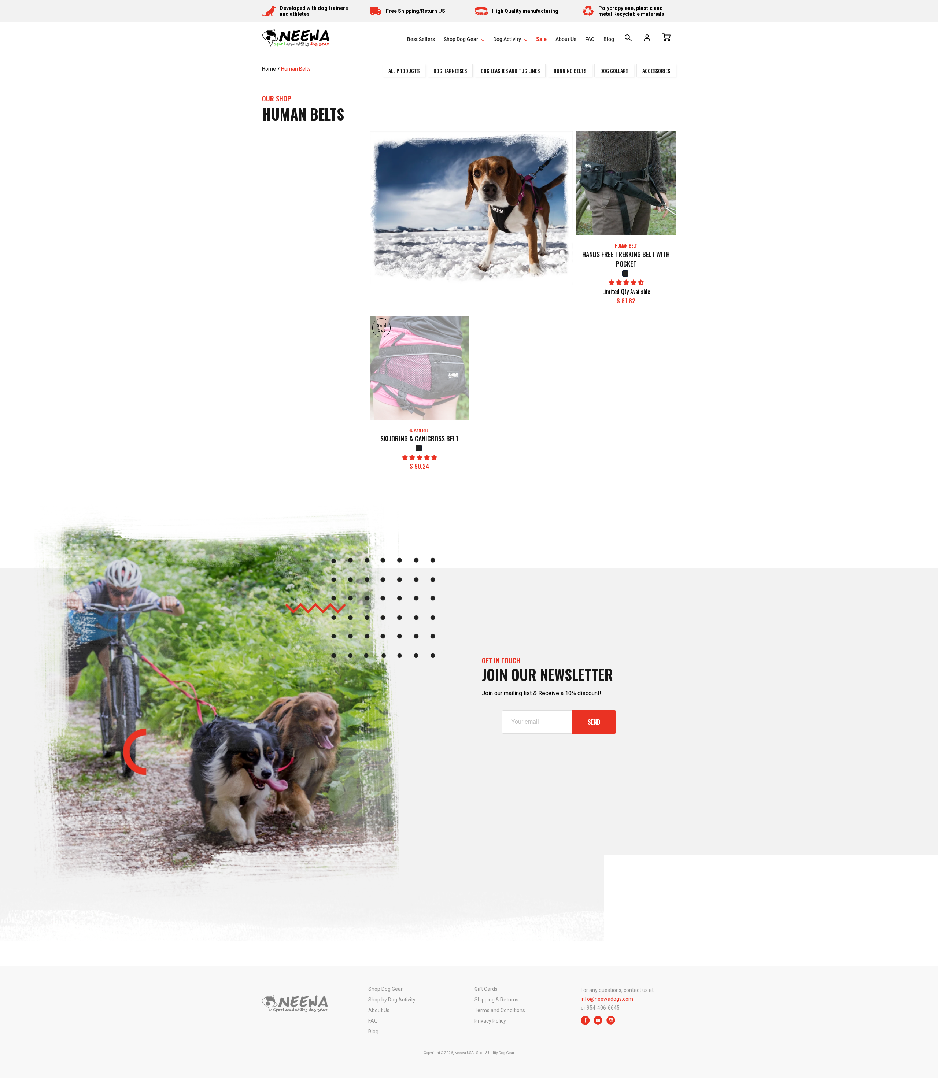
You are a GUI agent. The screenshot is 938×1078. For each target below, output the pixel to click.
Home (269, 69)
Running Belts (570, 70)
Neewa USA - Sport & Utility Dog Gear (484, 1053)
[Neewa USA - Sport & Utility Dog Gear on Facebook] (585, 1022)
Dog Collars (614, 70)
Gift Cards (486, 989)
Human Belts (296, 69)
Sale (541, 39)
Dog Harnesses (450, 70)
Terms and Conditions (499, 1010)
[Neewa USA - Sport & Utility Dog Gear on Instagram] (611, 1022)
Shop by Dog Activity (392, 1000)
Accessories (656, 70)
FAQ (590, 39)
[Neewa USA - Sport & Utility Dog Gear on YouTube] (598, 1022)
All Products (404, 70)
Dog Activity (507, 39)
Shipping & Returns (496, 1000)
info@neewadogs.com (607, 999)
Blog (608, 39)
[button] (626, 282)
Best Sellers (421, 39)
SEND (594, 722)
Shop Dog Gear (461, 39)
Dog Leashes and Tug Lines (510, 70)
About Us (565, 39)
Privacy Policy (490, 1021)
